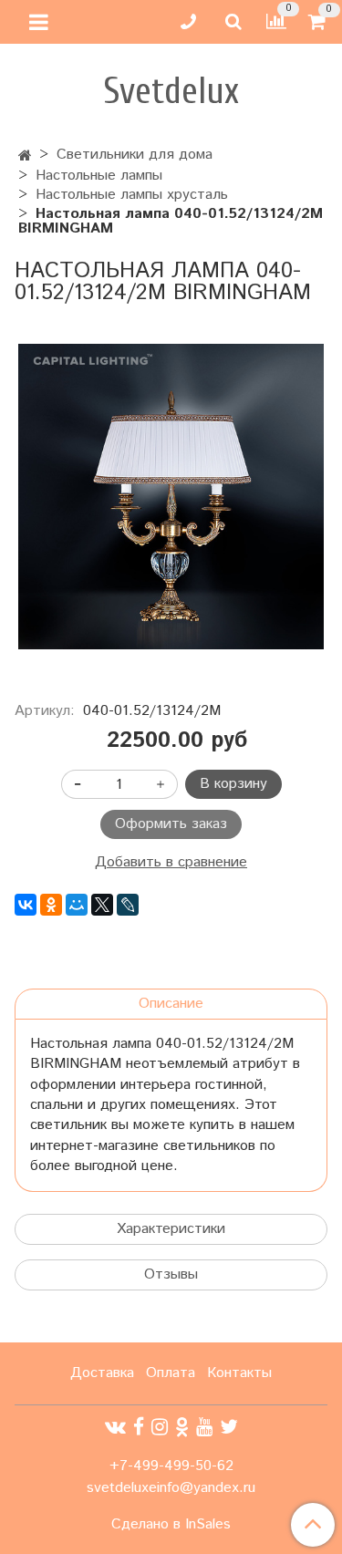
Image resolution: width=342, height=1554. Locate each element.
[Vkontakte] (115, 1427)
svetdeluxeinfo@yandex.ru (171, 1487)
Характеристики (171, 1228)
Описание (171, 1003)
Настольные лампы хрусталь (132, 194)
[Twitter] (229, 1427)
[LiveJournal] (128, 905)
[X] (102, 905)
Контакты (239, 1372)
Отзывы (171, 1274)
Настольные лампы (99, 175)
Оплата (170, 1372)
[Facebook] (138, 1427)
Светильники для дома (134, 154)
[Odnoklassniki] (182, 1427)
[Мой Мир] (77, 905)
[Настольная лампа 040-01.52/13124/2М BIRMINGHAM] (171, 496)
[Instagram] (159, 1427)
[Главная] (25, 156)
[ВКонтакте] (25, 905)
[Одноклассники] (51, 905)
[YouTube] (204, 1427)
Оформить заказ (171, 823)
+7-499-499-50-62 (171, 1466)
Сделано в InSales (171, 1525)
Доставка (102, 1372)
